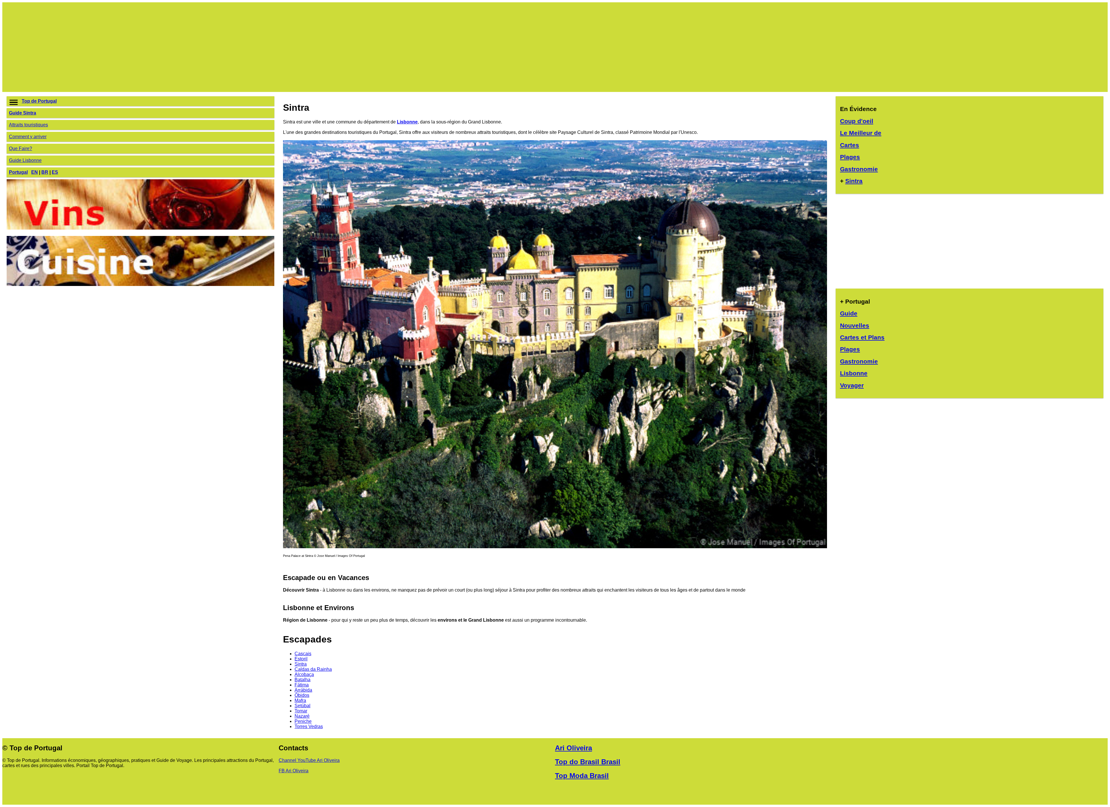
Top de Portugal (39, 101)
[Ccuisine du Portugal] (140, 284)
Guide (848, 313)
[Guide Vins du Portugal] (140, 228)
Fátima (302, 684)
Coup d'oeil (856, 121)
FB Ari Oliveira (293, 770)
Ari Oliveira (573, 748)
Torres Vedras (309, 726)
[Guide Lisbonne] (555, 546)
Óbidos (302, 695)
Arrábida (303, 690)
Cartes (849, 145)
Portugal (18, 172)
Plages (850, 157)
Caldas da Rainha (313, 669)
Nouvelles (854, 325)
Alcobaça (304, 674)
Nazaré (302, 716)
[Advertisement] (180, 47)
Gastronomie (859, 169)
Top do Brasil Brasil (587, 762)
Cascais (303, 653)
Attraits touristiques (28, 124)
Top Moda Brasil (582, 776)
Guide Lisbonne (25, 160)
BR (44, 172)
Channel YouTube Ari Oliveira (309, 760)
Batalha (302, 679)
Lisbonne (407, 121)
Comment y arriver (28, 136)
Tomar (301, 710)
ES (55, 172)
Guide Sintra (22, 112)
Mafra (300, 700)
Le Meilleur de (860, 133)
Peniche (303, 721)
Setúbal (302, 705)
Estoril (301, 658)
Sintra (301, 664)
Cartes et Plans (862, 337)
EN (34, 172)
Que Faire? (20, 148)
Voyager (852, 385)
